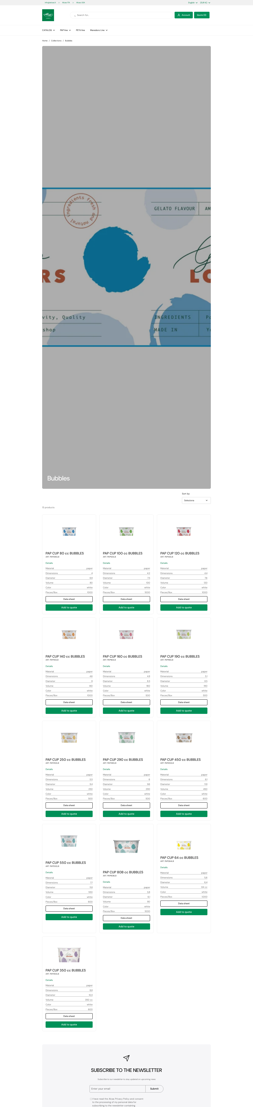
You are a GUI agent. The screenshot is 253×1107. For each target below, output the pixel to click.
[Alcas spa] (48, 15)
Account (186, 15)
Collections (56, 40)
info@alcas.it (50, 3)
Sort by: (186, 493)
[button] (202, 15)
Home (44, 40)
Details (49, 563)
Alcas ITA (66, 3)
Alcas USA (80, 3)
